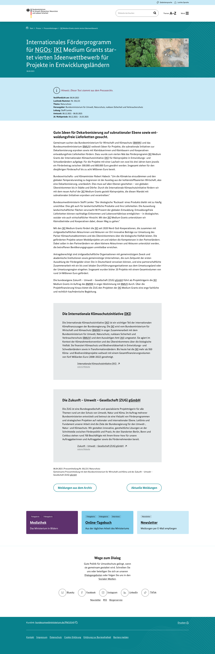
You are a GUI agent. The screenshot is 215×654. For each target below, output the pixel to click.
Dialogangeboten (93, 575)
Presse (38, 28)
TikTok (153, 592)
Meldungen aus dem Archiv (75, 488)
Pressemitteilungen (51, 28)
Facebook (91, 592)
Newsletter (149, 522)
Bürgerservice (115, 600)
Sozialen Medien (107, 578)
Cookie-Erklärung (72, 637)
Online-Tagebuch (98, 522)
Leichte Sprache (183, 2)
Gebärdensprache (166, 2)
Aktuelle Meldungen (144, 488)
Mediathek (38, 522)
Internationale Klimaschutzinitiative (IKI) (97, 365)
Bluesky (70, 592)
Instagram (112, 592)
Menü (183, 13)
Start (31, 28)
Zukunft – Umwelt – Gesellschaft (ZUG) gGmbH (100, 447)
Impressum (41, 637)
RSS (105, 600)
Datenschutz (56, 637)
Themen (166, 14)
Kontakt (30, 637)
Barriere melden (121, 637)
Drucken (182, 622)
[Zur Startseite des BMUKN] (44, 13)
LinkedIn (133, 592)
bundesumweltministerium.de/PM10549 (55, 622)
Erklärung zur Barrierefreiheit (97, 637)
